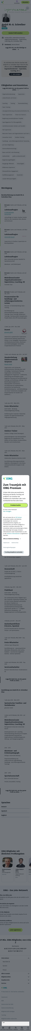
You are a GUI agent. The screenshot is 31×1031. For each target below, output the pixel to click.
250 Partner (18, 517)
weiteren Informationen (13, 533)
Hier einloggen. (7, 511)
